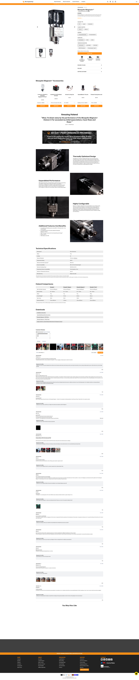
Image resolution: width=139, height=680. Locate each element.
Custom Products (75, 1)
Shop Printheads (57, 1)
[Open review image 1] (38, 388)
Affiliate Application (41, 667)
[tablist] (69, 341)
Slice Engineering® (71, 676)
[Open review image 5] (58, 450)
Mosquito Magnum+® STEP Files (43, 317)
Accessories (19, 665)
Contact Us (82, 659)
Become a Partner (41, 664)
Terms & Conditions (83, 660)
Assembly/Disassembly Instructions (43, 314)
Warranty (81, 667)
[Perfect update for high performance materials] (60, 347)
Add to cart (89, 53)
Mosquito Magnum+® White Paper (43, 319)
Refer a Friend (40, 662)
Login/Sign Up (61, 659)
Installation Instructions (41, 312)
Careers (60, 667)
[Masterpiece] (95, 347)
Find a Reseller (41, 665)
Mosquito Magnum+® (81, 287)
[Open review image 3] (48, 450)
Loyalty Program (41, 660)
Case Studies (61, 664)
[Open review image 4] (53, 450)
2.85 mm (75, 258)
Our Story (40, 659)
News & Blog (61, 660)
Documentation (62, 665)
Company (83, 1)
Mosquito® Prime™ (93, 287)
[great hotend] (53, 347)
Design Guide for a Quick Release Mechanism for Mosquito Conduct (49, 321)
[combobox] (108, 1)
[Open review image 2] (43, 388)
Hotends (19, 659)
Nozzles (18, 660)
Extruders (19, 664)
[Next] (74, 27)
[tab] (38, 341)
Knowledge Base (62, 662)
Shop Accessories (66, 1)
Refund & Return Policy (84, 665)
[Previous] (37, 27)
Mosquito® (52, 287)
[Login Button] (113, 1)
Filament (19, 662)
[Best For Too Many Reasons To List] (39, 347)
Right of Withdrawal (84, 669)
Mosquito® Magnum (67, 287)
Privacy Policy (82, 662)
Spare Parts (19, 667)
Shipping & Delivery (83, 664)
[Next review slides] (102, 347)
